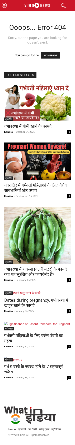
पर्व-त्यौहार (9, 328)
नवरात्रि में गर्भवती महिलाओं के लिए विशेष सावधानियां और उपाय (35, 188)
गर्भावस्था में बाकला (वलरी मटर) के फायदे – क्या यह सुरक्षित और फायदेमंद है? (37, 272)
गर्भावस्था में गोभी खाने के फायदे (28, 126)
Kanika (8, 131)
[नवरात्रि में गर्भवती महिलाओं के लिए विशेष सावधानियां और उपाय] (37, 161)
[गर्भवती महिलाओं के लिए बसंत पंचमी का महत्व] (37, 326)
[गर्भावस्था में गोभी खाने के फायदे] (37, 102)
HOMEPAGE (50, 55)
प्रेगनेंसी (8, 119)
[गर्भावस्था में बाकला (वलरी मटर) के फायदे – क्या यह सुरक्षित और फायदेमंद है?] (37, 235)
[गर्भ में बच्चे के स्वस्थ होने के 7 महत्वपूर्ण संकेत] (37, 359)
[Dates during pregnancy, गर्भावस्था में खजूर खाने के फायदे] (37, 293)
